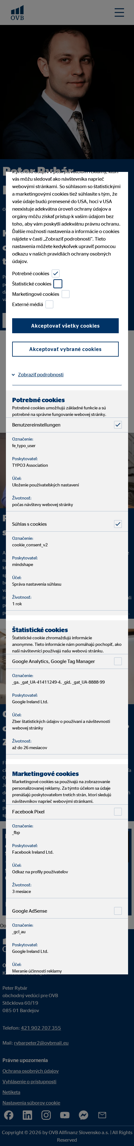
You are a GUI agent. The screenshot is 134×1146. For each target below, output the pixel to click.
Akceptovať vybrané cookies (65, 349)
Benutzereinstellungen (36, 425)
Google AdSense (29, 911)
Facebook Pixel (28, 812)
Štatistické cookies (31, 284)
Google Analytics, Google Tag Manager (53, 661)
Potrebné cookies (30, 273)
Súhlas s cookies (29, 524)
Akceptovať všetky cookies (65, 326)
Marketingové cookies (35, 294)
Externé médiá (27, 304)
